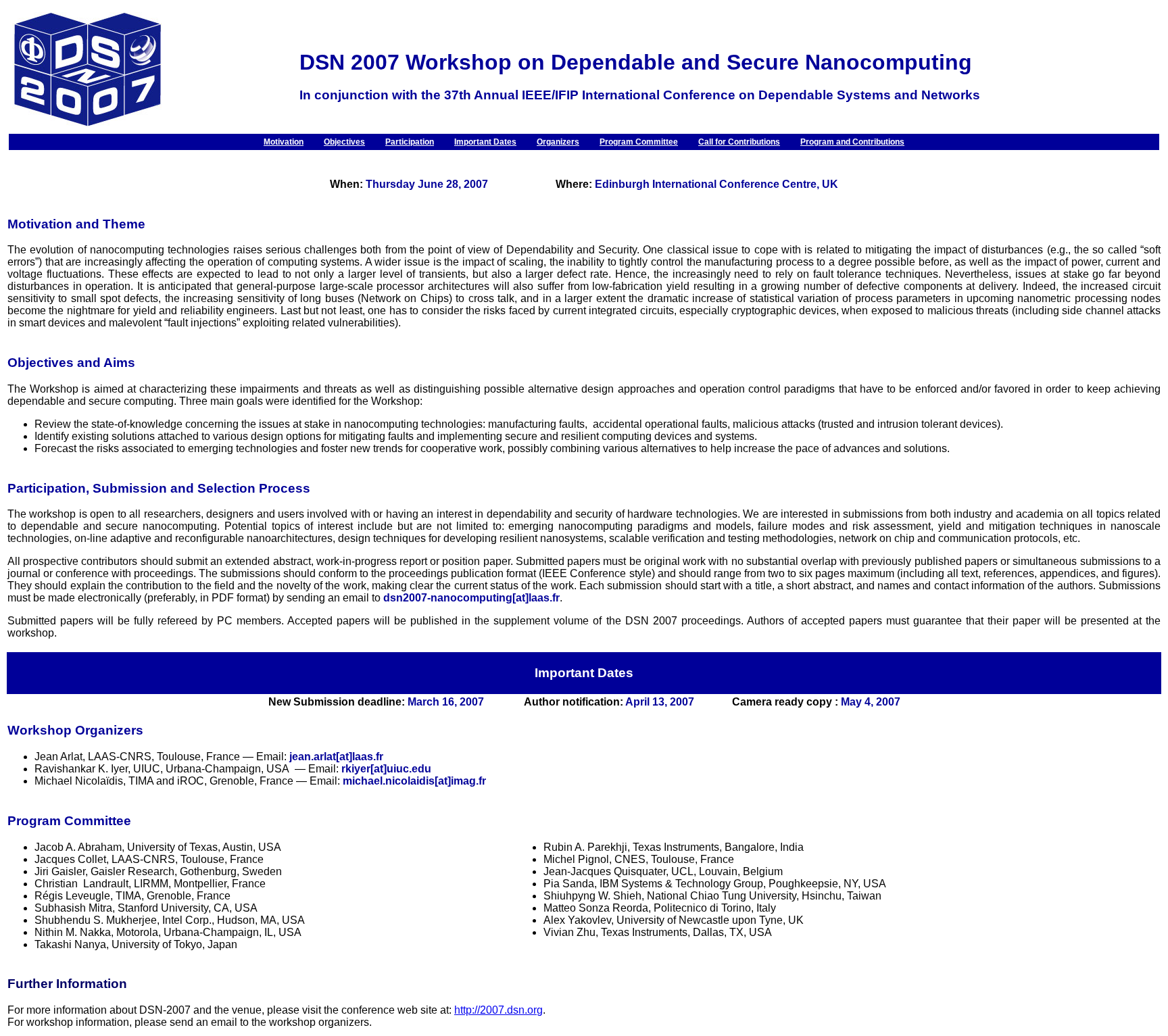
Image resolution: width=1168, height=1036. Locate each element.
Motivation (283, 142)
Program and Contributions (852, 142)
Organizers (558, 142)
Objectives (344, 142)
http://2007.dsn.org (498, 1010)
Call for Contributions (739, 142)
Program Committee (639, 142)
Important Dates (485, 142)
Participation (409, 142)
